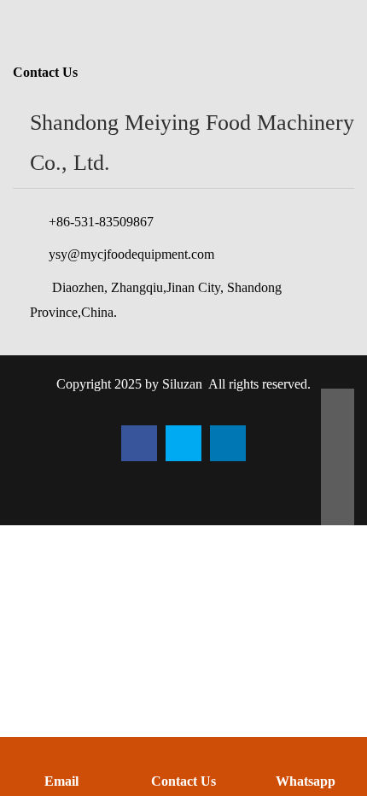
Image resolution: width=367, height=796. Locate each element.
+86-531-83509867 (101, 221)
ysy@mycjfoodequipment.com (131, 254)
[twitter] (183, 443)
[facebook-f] (139, 443)
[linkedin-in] (228, 443)
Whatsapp (305, 781)
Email (61, 781)
